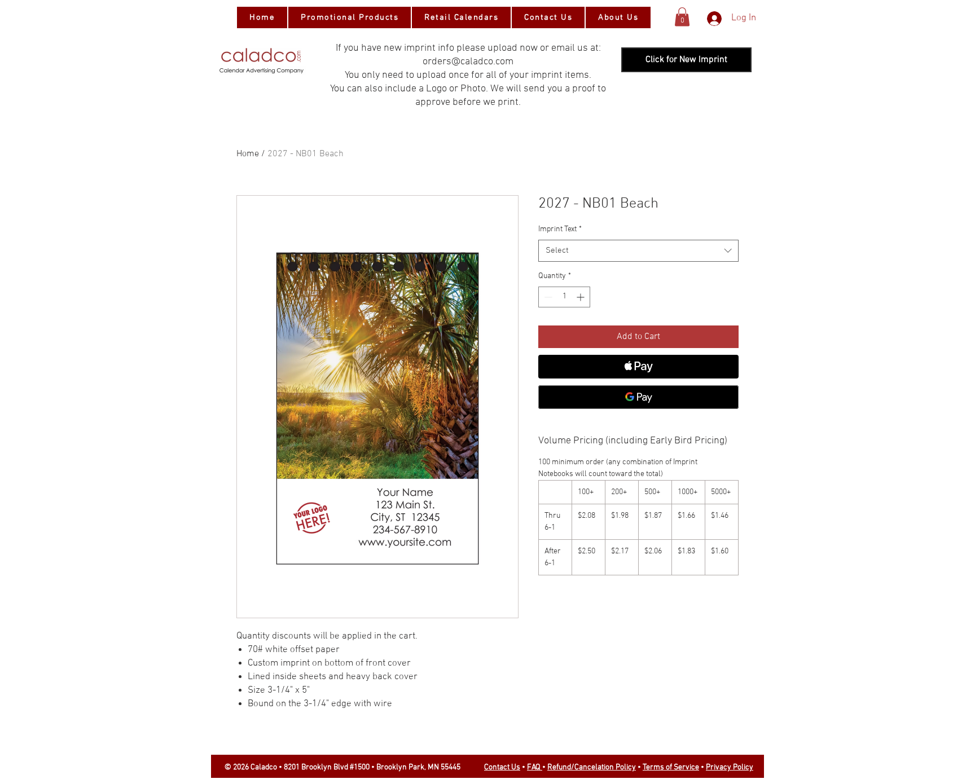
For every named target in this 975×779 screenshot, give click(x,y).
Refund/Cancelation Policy (591, 767)
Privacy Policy (729, 767)
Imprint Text (560, 229)
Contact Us (502, 767)
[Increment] (581, 297)
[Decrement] (547, 297)
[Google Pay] (638, 397)
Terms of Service (671, 767)
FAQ (534, 767)
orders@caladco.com (468, 62)
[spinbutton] (564, 297)
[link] (682, 16)
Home (247, 154)
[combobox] (638, 251)
